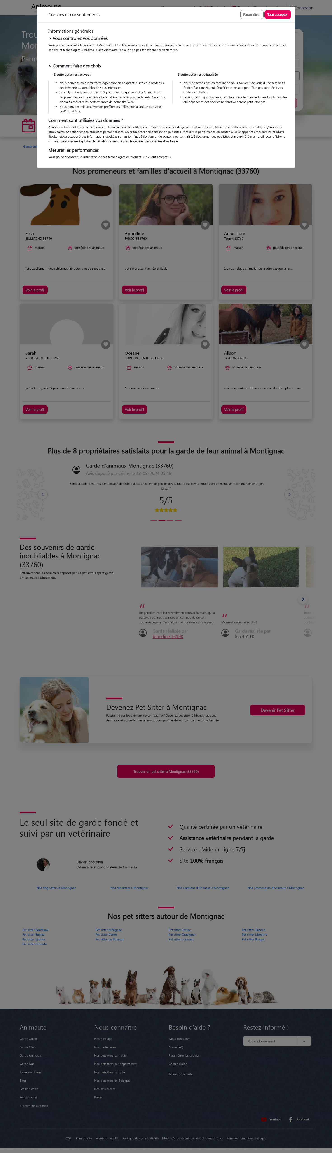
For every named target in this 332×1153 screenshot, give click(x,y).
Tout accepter (277, 14)
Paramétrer (252, 14)
